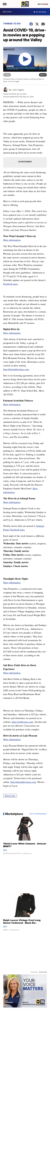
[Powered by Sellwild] (43, 972)
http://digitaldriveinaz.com (23, 782)
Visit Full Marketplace (38, 814)
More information (11, 502)
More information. (12, 239)
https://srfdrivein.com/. (23, 721)
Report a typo (10, 796)
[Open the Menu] (4, 4)
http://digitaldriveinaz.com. (16, 369)
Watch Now (42, 4)
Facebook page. (10, 283)
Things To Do (12, 23)
